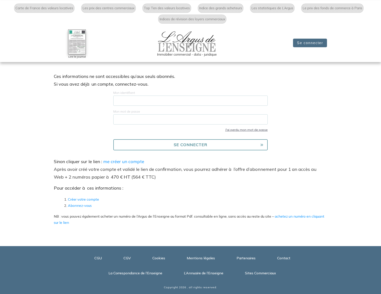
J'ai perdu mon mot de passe (246, 130)
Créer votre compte (83, 199)
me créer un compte (123, 161)
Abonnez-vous (80, 205)
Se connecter (310, 43)
